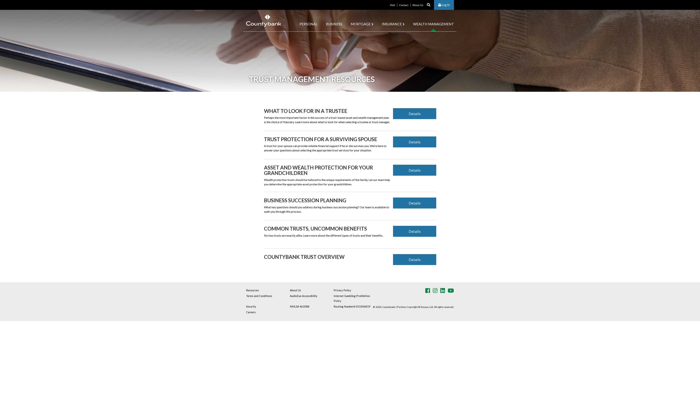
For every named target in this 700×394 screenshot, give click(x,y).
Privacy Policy (342, 290)
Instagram (435, 290)
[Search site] (428, 5)
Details (415, 113)
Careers (251, 312)
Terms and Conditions (259, 296)
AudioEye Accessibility (303, 296)
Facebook (427, 290)
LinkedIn (442, 290)
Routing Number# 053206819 (352, 306)
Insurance (392, 24)
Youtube (451, 290)
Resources (252, 290)
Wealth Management (433, 24)
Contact (404, 5)
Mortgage (361, 24)
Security (251, 306)
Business (334, 24)
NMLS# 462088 (299, 306)
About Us (417, 5)
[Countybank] (263, 20)
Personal (308, 24)
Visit (392, 5)
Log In (445, 5)
